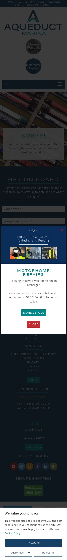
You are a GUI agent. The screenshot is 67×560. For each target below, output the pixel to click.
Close (33, 324)
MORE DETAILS (33, 312)
